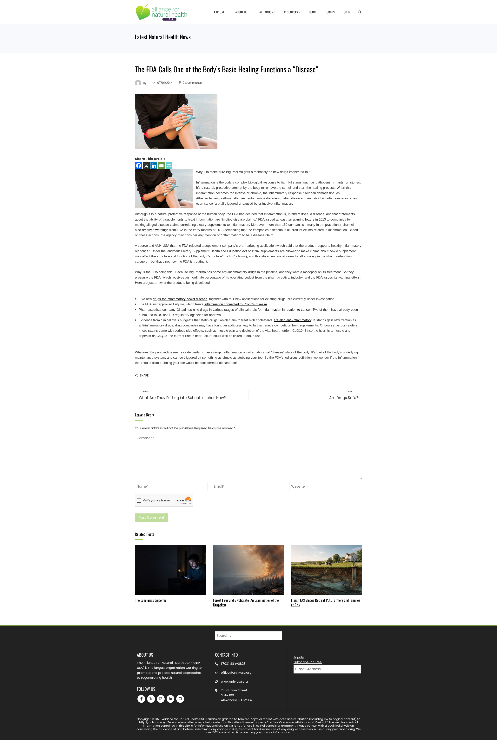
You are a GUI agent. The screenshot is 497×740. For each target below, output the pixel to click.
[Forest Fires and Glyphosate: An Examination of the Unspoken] (248, 570)
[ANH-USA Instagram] (161, 699)
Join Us (330, 12)
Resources (291, 12)
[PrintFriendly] (169, 165)
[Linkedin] (153, 165)
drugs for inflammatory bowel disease (180, 299)
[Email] (161, 165)
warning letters (303, 219)
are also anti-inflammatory (292, 320)
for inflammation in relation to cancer (284, 310)
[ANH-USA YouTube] (180, 699)
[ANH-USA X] (151, 699)
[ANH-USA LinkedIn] (170, 699)
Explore (219, 12)
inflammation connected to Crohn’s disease (235, 304)
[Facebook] (138, 165)
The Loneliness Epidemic (151, 600)
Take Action (265, 12)
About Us (241, 12)
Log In (346, 12)
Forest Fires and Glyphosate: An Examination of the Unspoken (246, 602)
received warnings (155, 230)
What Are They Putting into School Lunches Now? (182, 395)
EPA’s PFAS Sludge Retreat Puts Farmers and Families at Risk (325, 602)
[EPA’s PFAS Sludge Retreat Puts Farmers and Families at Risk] (326, 570)
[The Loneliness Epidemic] (170, 570)
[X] (146, 165)
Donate (313, 12)
